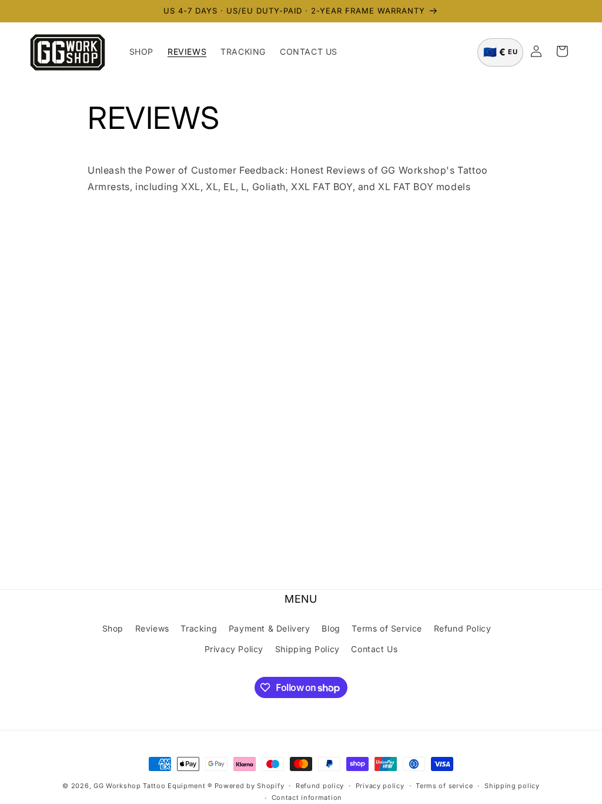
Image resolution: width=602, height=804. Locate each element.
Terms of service (444, 786)
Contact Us (374, 649)
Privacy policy (380, 786)
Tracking (198, 628)
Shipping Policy (307, 649)
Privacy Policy (234, 649)
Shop (112, 628)
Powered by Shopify (250, 786)
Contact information (307, 797)
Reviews (152, 628)
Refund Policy (462, 628)
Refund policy (320, 786)
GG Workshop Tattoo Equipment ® (152, 786)
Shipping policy (512, 786)
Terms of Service (387, 628)
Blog (331, 628)
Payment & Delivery (269, 628)
